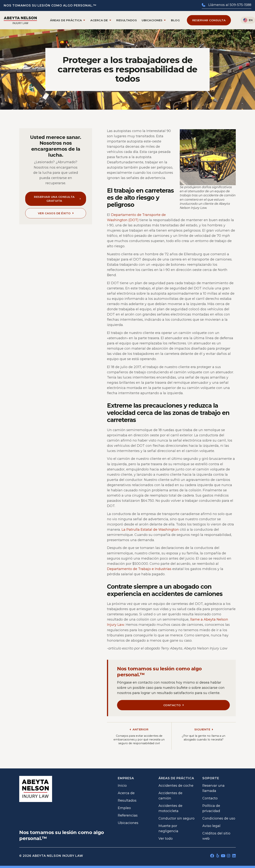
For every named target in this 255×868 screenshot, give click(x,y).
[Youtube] (223, 856)
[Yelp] (218, 856)
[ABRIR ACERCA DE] (110, 20)
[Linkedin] (234, 856)
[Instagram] (228, 856)
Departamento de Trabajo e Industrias (139, 569)
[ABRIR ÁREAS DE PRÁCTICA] (84, 20)
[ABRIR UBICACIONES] (165, 20)
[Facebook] (212, 856)
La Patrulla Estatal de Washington (150, 530)
